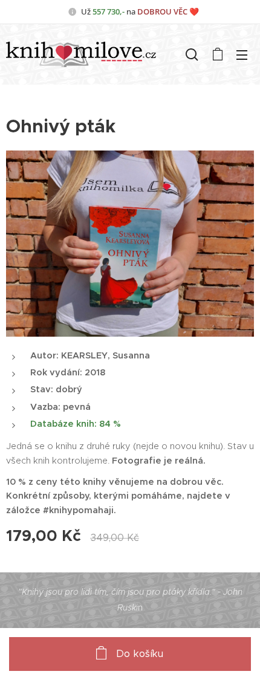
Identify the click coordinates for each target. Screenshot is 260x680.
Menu (242, 54)
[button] (192, 54)
